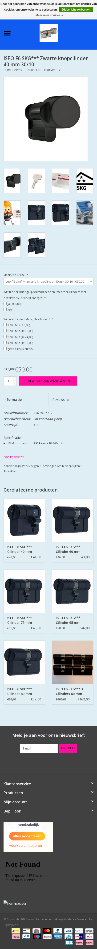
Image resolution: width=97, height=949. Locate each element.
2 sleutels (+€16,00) (20, 331)
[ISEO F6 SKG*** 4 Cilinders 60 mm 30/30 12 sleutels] (72, 662)
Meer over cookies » (49, 15)
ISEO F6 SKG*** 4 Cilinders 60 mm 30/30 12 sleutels (69, 691)
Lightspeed (11, 925)
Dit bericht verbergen (76, 9)
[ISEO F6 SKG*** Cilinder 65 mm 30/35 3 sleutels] (72, 591)
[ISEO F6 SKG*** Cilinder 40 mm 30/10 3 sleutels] (24, 520)
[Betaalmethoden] (15, 931)
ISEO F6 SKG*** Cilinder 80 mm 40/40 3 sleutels (19, 691)
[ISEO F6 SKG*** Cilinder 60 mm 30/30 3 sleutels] (72, 520)
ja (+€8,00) (14, 304)
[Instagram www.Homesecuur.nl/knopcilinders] (74, 762)
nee (10, 310)
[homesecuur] (48, 903)
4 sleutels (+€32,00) (20, 343)
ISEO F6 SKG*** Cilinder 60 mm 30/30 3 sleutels (68, 549)
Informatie (13, 399)
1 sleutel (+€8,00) (19, 325)
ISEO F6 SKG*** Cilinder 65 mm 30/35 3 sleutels (68, 620)
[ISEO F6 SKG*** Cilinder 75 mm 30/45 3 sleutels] (24, 591)
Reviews (60, 399)
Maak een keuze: (16, 275)
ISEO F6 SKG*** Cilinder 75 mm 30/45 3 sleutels (19, 620)
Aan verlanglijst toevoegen (21, 466)
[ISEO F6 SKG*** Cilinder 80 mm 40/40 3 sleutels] (24, 662)
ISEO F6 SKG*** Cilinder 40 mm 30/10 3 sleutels (19, 549)
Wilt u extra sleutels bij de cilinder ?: (28, 319)
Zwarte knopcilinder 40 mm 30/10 (38, 70)
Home (8, 70)
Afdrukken (10, 471)
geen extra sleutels (20, 349)
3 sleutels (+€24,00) (20, 337)
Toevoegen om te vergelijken (61, 466)
